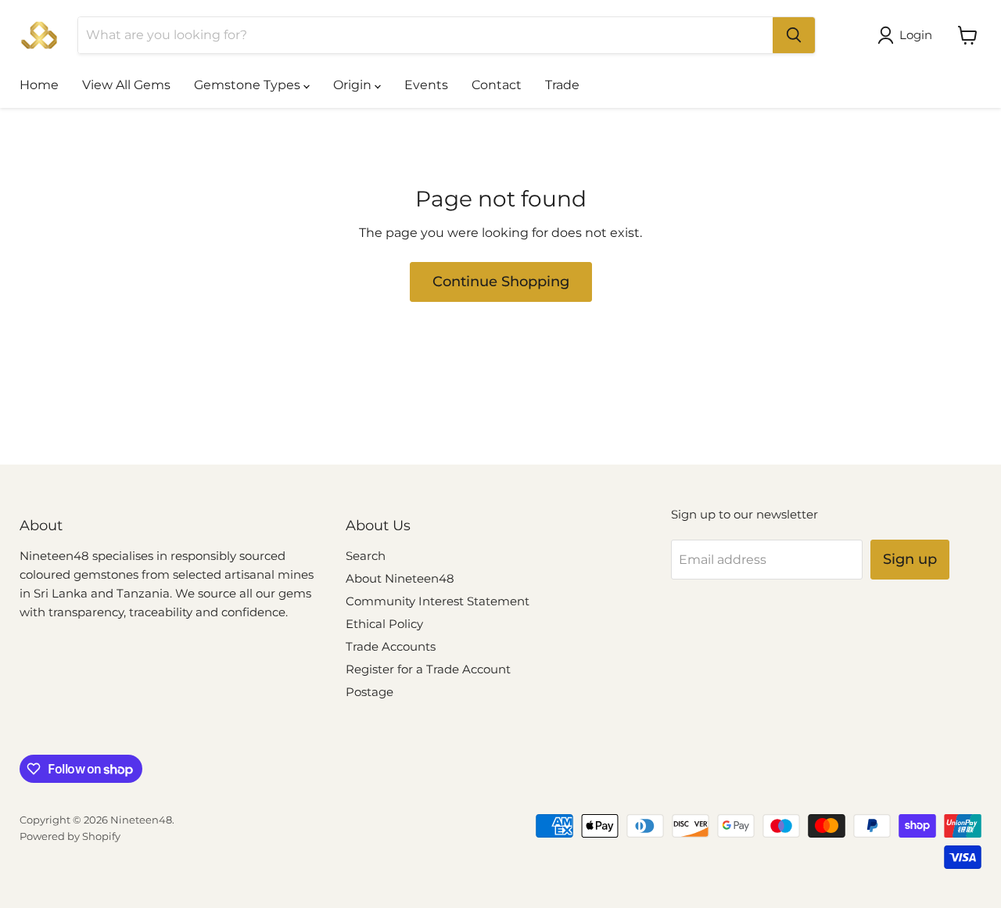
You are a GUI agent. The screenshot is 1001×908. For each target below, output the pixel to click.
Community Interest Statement (437, 601)
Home (39, 84)
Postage (369, 691)
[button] (907, 35)
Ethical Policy (384, 623)
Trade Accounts (391, 646)
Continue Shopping (500, 281)
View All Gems (126, 84)
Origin (354, 84)
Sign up (910, 559)
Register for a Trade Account (428, 669)
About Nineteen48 (400, 578)
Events (426, 84)
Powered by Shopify (70, 836)
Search (366, 555)
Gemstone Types (248, 84)
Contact (497, 84)
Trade (562, 84)
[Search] (794, 35)
